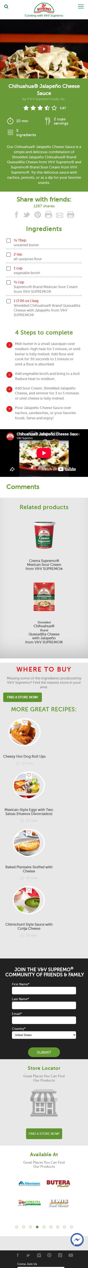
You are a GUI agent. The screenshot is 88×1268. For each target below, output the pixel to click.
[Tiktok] (60, 1255)
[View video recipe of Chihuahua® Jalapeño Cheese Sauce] (44, 48)
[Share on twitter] (27, 215)
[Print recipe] (48, 215)
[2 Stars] (33, 107)
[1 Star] (26, 107)
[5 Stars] (54, 107)
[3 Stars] (40, 107)
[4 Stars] (47, 107)
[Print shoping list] (70, 215)
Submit (44, 1052)
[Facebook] (17, 1255)
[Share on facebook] (17, 215)
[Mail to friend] (60, 215)
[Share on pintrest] (38, 215)
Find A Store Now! (22, 697)
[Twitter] (28, 1255)
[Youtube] (71, 1255)
